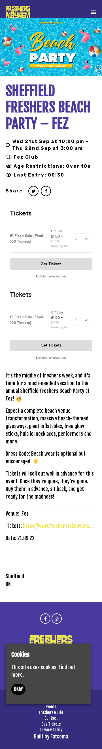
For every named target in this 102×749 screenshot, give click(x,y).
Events (51, 706)
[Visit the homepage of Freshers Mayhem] (18, 12)
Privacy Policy (51, 729)
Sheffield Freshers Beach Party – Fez (48, 107)
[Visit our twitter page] (33, 191)
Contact (51, 718)
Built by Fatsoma (51, 736)
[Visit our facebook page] (46, 191)
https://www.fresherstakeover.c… (58, 526)
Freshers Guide (51, 712)
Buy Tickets (51, 724)
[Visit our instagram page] (57, 618)
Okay (18, 689)
